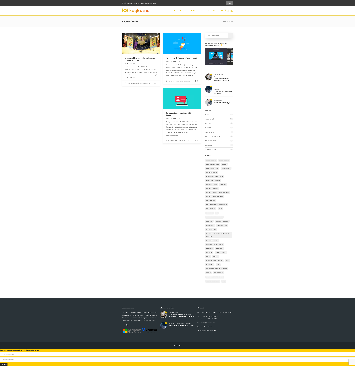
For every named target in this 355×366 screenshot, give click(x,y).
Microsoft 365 (222, 225)
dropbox (223, 184)
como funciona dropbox (214, 176)
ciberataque (226, 168)
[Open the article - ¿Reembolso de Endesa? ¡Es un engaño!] (172, 43)
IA (217, 213)
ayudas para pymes (212, 164)
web (223, 281)
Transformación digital (214, 277)
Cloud (207, 114)
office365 (209, 248)
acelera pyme (211, 160)
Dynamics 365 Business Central (216, 205)
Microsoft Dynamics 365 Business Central (217, 235)
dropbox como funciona (214, 196)
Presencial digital (211, 141)
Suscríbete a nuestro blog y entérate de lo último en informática (19, 350)
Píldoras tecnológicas (134, 83)
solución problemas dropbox (216, 269)
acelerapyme (224, 160)
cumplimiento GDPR (213, 180)
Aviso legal (200, 330)
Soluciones (183, 10)
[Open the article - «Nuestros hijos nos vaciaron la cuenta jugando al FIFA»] (131, 43)
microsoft (210, 225)
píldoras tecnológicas (214, 260)
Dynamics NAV (210, 209)
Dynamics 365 (210, 200)
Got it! (229, 3)
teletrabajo (218, 273)
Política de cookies (210, 330)
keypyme (209, 221)
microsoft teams (212, 240)
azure (224, 164)
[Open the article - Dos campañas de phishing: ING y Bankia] (172, 98)
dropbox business (212, 188)
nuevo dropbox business (214, 244)
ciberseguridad (211, 172)
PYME (208, 256)
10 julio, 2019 (134, 63)
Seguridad (146, 83)
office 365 (219, 248)
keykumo (208, 123)
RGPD (227, 260)
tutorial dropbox (212, 281)
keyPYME (208, 127)
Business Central (212, 168)
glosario (209, 213)
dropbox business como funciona (217, 192)
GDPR (220, 209)
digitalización (211, 184)
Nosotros (210, 10)
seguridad (209, 264)
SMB (218, 264)
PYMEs (193, 10)
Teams (208, 273)
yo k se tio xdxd (210, 149)
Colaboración (218, 74)
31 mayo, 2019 (175, 61)
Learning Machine (222, 221)
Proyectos (202, 10)
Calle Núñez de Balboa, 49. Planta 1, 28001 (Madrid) (216, 312)
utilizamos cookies (150, 3)
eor (128, 63)
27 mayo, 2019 (175, 118)
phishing (209, 252)
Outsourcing (209, 132)
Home (176, 10)
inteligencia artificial (214, 217)
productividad (221, 252)
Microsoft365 (211, 229)
